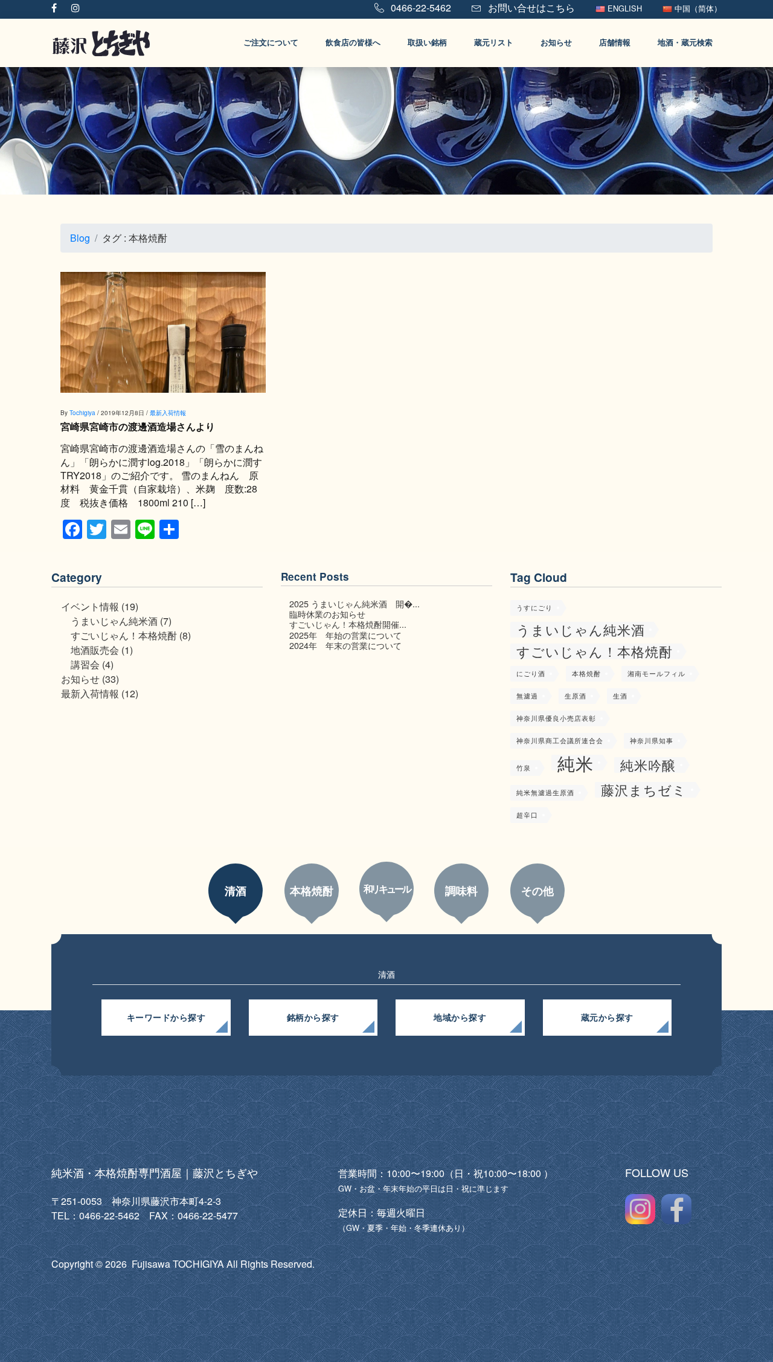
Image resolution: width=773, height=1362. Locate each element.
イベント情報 (90, 606)
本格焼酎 (586, 673)
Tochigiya (82, 412)
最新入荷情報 (168, 412)
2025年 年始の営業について (345, 634)
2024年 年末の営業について (345, 645)
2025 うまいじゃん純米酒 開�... (354, 603)
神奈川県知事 (651, 740)
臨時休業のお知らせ (327, 613)
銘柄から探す (313, 1017)
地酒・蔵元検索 (685, 42)
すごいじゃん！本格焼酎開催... (347, 624)
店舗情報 (614, 42)
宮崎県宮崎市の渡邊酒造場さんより (137, 426)
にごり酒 (530, 673)
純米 (575, 762)
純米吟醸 (648, 765)
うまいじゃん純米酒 (114, 621)
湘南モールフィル (656, 673)
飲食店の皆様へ (353, 42)
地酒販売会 (95, 650)
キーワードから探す (166, 1017)
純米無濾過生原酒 (545, 792)
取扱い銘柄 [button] (427, 42)
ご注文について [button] (270, 42)
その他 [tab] (537, 891)
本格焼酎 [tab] (311, 891)
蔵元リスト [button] (493, 42)
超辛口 (527, 814)
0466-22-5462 (419, 8)
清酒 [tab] (235, 891)
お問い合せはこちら (530, 8)
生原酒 (575, 695)
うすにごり (534, 607)
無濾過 (527, 695)
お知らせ (80, 679)
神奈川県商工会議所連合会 (559, 740)
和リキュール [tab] (387, 889)
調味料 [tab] (461, 891)
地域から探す (460, 1017)
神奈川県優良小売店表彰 (556, 718)
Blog (80, 238)
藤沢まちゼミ (644, 790)
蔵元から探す (607, 1017)
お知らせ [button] (556, 42)
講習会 (85, 664)
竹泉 (523, 767)
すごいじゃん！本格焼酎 (124, 635)
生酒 (620, 695)
